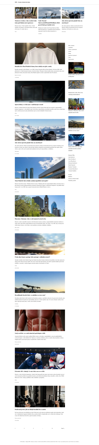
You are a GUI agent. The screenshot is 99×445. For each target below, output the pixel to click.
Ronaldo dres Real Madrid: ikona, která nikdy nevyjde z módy (33, 66)
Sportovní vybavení (18, 75)
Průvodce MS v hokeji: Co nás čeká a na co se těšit (29, 371)
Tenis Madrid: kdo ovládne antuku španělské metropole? (31, 181)
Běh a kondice (17, 227)
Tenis (15, 31)
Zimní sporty (64, 31)
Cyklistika (40, 33)
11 (52, 428)
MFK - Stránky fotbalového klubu (22, 2)
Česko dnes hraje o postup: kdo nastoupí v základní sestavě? (32, 257)
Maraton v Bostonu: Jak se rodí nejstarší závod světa (30, 219)
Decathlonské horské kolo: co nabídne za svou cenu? (30, 295)
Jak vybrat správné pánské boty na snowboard (28, 142)
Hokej (16, 113)
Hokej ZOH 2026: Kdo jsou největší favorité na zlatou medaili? (75, 148)
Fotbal (16, 265)
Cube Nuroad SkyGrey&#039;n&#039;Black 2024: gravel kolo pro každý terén (49, 23)
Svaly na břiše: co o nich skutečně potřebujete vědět (30, 333)
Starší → (63, 428)
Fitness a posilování (18, 418)
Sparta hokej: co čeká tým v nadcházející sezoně (29, 104)
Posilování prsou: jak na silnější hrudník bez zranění (30, 409)
